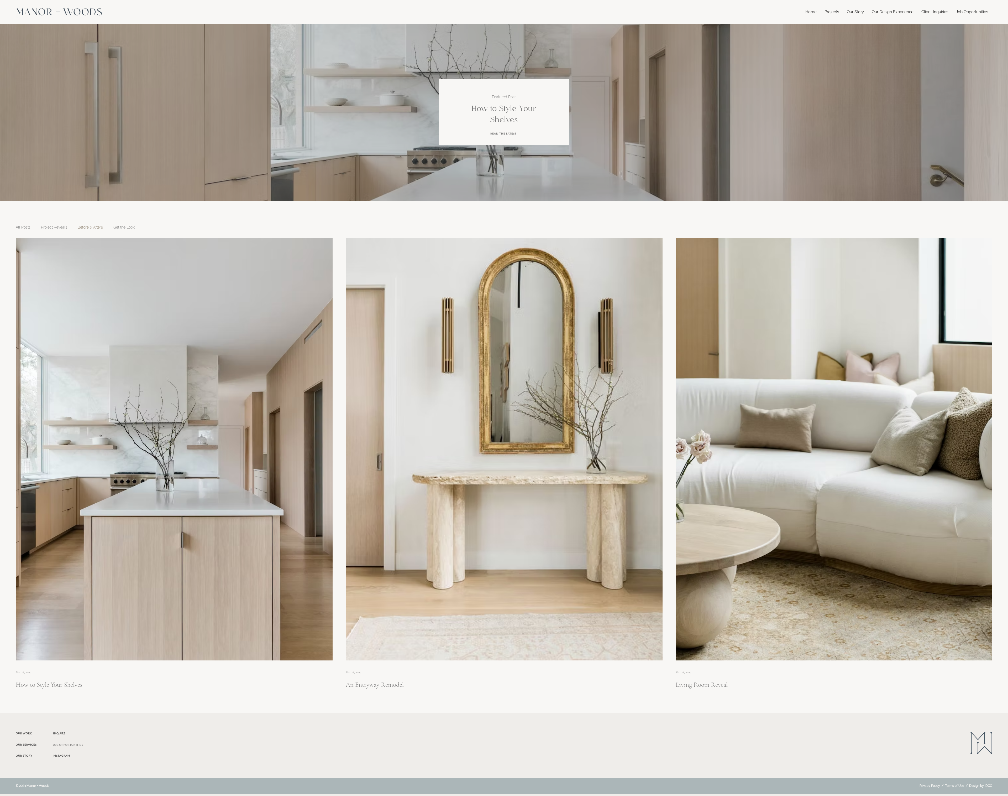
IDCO (988, 786)
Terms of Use (954, 786)
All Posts (23, 227)
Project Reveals (54, 227)
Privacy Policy (930, 786)
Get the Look (124, 227)
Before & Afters (90, 227)
